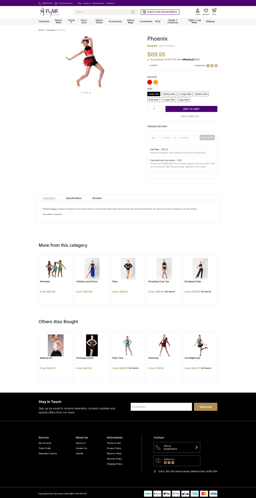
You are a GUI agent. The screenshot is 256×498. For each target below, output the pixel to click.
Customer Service (65, 3)
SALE (158, 21)
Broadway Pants (193, 281)
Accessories (115, 21)
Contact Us (110, 3)
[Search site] (133, 12)
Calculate (207, 137)
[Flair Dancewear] (49, 12)
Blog (79, 3)
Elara (114, 281)
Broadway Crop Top (159, 281)
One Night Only (192, 358)
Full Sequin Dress (84, 358)
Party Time (117, 358)
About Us (87, 3)
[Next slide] (210, 280)
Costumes (44, 21)
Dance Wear (58, 21)
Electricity (154, 358)
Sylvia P (71, 21)
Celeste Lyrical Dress (86, 281)
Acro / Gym (84, 21)
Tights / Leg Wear (194, 21)
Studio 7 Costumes (172, 21)
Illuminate (45, 281)
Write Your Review (167, 46)
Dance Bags (130, 21)
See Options (56, 305)
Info (197, 59)
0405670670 (47, 3)
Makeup (210, 21)
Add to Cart (191, 109)
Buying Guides (98, 3)
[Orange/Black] (155, 82)
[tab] (82, 93)
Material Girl (46, 358)
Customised (146, 21)
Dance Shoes (99, 21)
